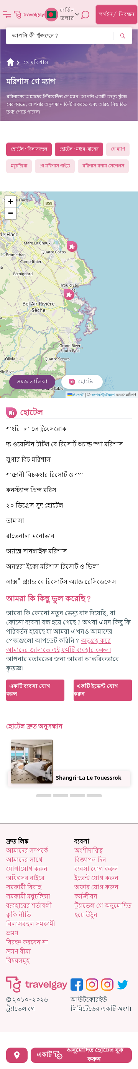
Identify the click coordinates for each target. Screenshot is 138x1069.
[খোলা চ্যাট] (85, 14)
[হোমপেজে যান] (29, 14)
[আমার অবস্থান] (17, 1055)
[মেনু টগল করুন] (7, 14)
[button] (69, 294)
